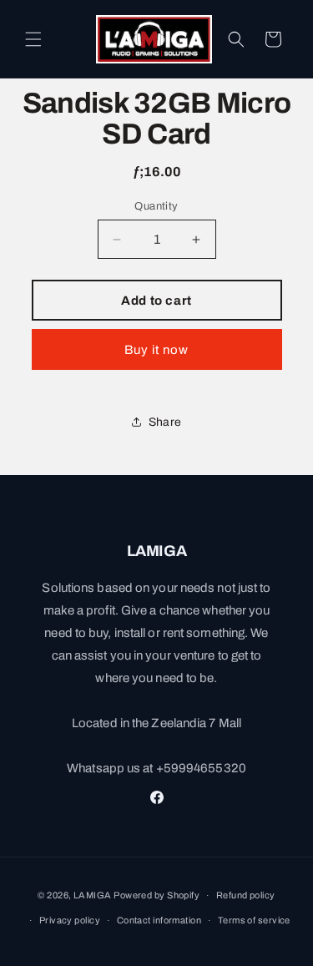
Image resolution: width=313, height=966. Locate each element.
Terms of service (254, 920)
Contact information (159, 920)
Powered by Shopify (156, 895)
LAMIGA (92, 895)
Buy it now (156, 350)
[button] (33, 39)
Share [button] (165, 422)
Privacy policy (69, 920)
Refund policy (245, 895)
